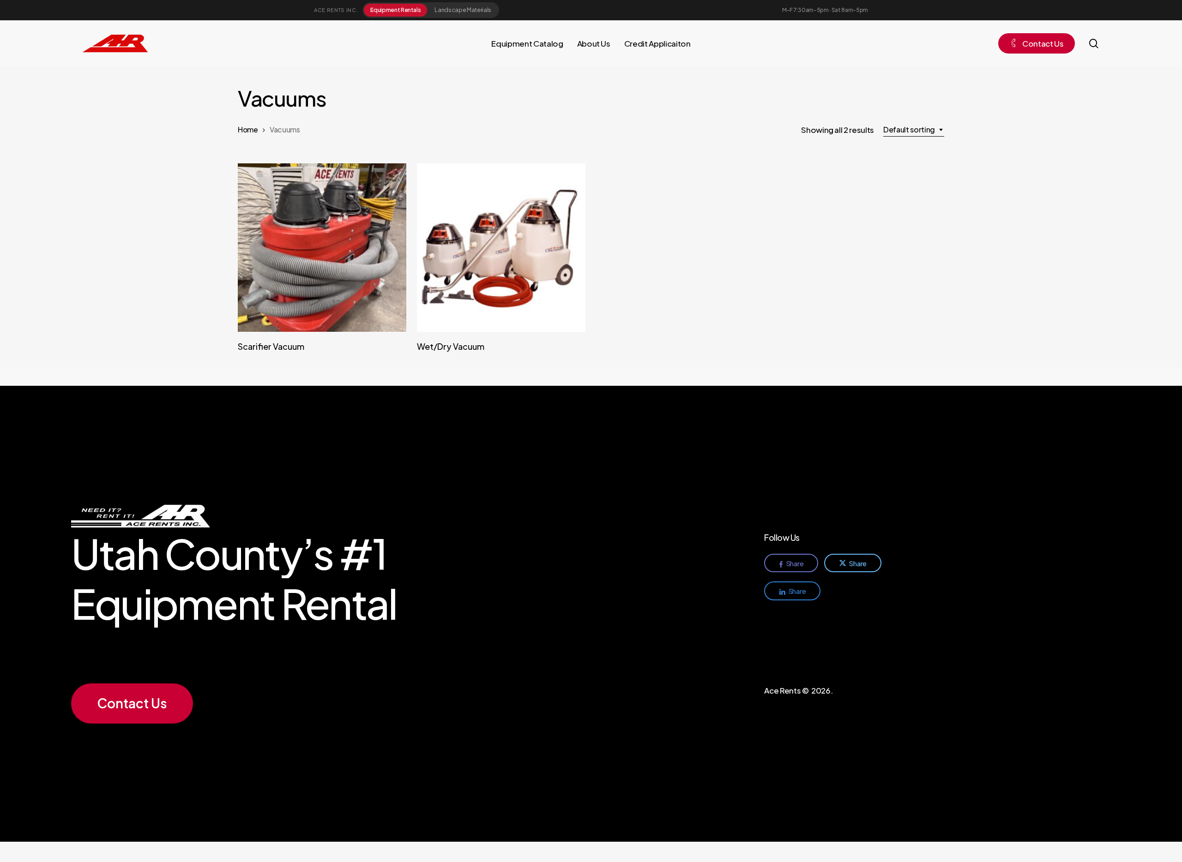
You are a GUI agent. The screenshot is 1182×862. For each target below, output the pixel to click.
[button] (132, 703)
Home (248, 129)
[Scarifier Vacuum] (322, 247)
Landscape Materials (462, 9)
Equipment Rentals (395, 9)
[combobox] (913, 129)
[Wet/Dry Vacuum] (501, 247)
